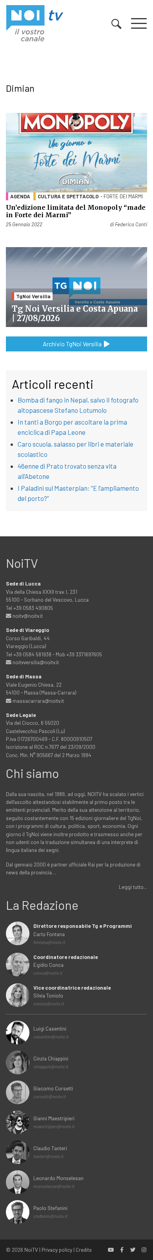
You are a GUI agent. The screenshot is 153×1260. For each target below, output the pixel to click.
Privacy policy (57, 1249)
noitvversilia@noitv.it (35, 662)
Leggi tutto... (133, 886)
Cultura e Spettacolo (68, 196)
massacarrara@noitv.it (37, 700)
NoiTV (31, 1249)
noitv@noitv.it (27, 615)
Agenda (20, 196)
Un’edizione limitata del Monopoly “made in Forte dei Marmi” (76, 211)
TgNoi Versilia (33, 296)
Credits (84, 1249)
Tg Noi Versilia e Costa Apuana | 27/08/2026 (75, 313)
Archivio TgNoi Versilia (73, 343)
